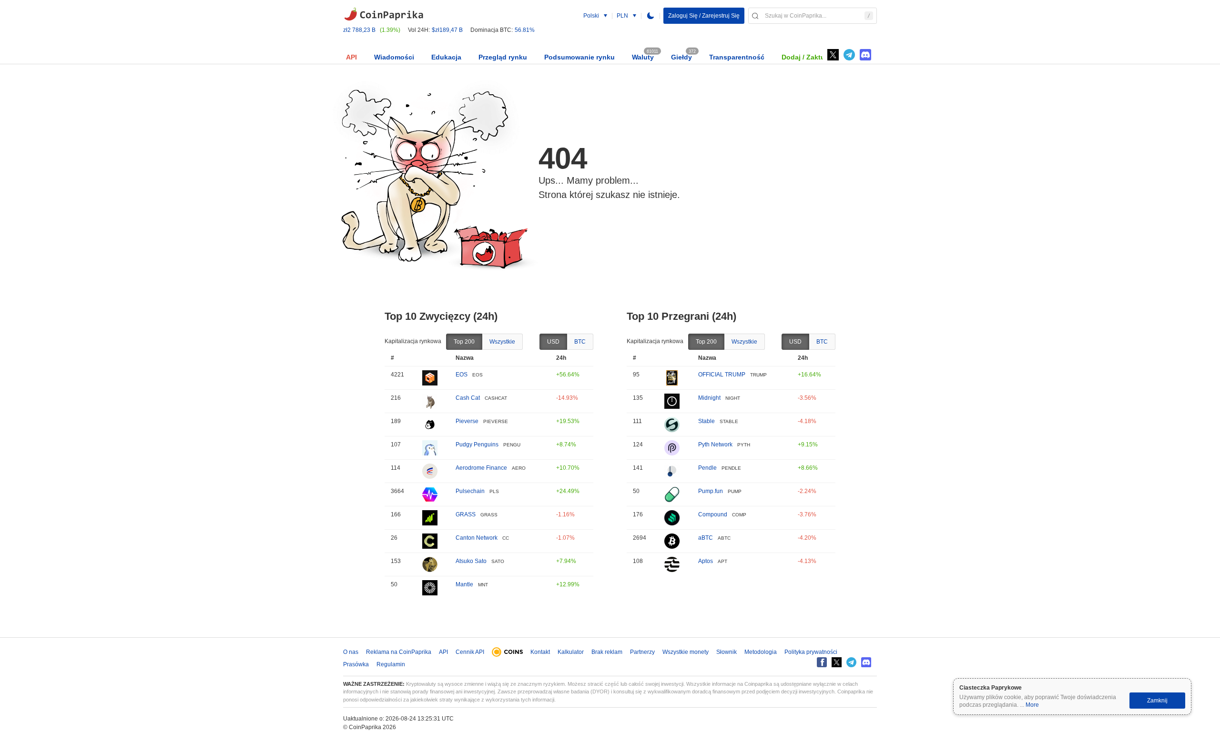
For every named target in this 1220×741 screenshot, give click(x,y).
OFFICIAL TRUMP (721, 374)
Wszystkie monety (685, 652)
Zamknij (1157, 700)
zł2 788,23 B (359, 30)
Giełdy (681, 57)
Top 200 (464, 341)
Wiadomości (394, 57)
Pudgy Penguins (477, 444)
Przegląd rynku (502, 57)
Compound (712, 514)
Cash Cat (468, 398)
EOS (462, 374)
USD (553, 341)
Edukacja (446, 57)
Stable (706, 421)
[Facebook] (822, 662)
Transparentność (736, 57)
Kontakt (540, 652)
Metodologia (760, 652)
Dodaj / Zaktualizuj (812, 57)
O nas (350, 652)
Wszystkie (502, 341)
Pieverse (467, 421)
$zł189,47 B (447, 30)
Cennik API (470, 652)
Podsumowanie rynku (579, 57)
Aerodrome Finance (481, 467)
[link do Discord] (865, 54)
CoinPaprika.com (383, 14)
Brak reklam (606, 652)
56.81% (525, 30)
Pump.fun (710, 491)
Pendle (707, 467)
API (351, 57)
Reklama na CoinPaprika (398, 652)
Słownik (726, 652)
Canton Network (477, 537)
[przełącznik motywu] (650, 15)
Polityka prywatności (810, 652)
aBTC (705, 537)
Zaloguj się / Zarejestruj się (704, 15)
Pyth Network (715, 444)
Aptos (705, 561)
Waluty (643, 57)
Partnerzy (642, 652)
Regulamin (390, 664)
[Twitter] (833, 54)
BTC (580, 341)
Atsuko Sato (471, 561)
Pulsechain (470, 491)
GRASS (466, 514)
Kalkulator (571, 652)
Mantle (464, 584)
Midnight (709, 398)
